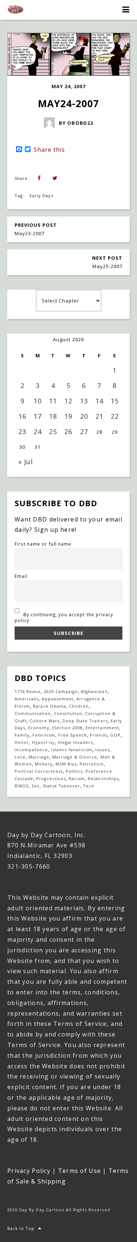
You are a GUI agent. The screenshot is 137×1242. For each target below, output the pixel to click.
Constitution (68, 713)
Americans (27, 698)
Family (22, 735)
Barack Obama (49, 706)
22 (115, 416)
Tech (88, 786)
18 (53, 416)
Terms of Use (79, 1171)
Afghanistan (94, 691)
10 (38, 400)
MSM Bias (66, 764)
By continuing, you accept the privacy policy (64, 617)
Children (79, 706)
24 (38, 431)
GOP (115, 735)
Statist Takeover (61, 786)
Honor (22, 742)
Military (43, 764)
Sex (35, 786)
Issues (102, 749)
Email (21, 576)
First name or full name (43, 544)
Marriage (38, 757)
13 (84, 400)
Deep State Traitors (85, 720)
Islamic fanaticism (72, 749)
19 (68, 416)
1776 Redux (28, 691)
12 (68, 400)
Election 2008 (67, 727)
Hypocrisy (43, 742)
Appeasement (57, 698)
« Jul (25, 461)
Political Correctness (39, 771)
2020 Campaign (61, 691)
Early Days (41, 195)
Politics (74, 771)
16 (22, 416)
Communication (33, 713)
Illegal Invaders (75, 742)
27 (84, 431)
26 (68, 431)
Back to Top (20, 1228)
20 (84, 416)
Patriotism (91, 764)
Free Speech (72, 735)
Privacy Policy (28, 1171)
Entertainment (102, 727)
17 (38, 416)
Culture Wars (44, 720)
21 (99, 416)
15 (115, 400)
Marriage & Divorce (75, 757)
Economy (38, 727)
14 (99, 400)
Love (20, 757)
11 (53, 400)
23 (22, 431)
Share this (49, 150)
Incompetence (31, 749)
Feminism (44, 735)
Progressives (50, 778)
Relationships (103, 778)
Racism (77, 778)
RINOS (21, 786)
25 (53, 431)
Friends (98, 735)
